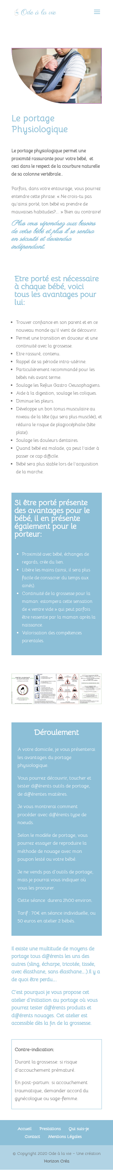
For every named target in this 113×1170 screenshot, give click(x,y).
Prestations (50, 1128)
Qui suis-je (79, 1128)
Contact (32, 1136)
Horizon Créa (56, 1161)
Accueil (24, 1128)
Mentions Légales (65, 1136)
